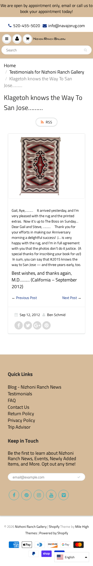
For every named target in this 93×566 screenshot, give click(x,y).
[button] (71, 557)
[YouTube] (51, 495)
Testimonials (20, 393)
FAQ (12, 400)
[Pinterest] (26, 495)
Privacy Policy (21, 420)
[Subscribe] (79, 477)
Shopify (54, 526)
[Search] (85, 50)
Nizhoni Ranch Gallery (31, 526)
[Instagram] (39, 495)
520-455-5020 (26, 26)
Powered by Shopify (53, 533)
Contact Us (18, 407)
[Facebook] (14, 495)
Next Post (69, 297)
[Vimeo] (63, 495)
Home (10, 65)
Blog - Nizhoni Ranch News (34, 386)
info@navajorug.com (66, 26)
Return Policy (21, 413)
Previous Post (26, 297)
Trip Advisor (19, 426)
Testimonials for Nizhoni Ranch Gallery (46, 71)
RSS (49, 122)
